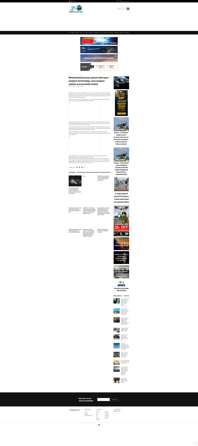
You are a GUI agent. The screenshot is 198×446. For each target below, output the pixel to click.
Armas (86, 32)
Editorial (127, 32)
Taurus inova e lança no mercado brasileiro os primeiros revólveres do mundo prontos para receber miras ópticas (75, 190)
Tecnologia (105, 32)
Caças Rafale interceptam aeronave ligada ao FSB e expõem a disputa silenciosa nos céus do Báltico (125, 346)
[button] (77, 167)
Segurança (96, 32)
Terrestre (73, 32)
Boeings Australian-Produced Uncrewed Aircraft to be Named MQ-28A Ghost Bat (75, 231)
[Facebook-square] (69, 1)
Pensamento (116, 32)
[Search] (128, 9)
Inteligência (110, 32)
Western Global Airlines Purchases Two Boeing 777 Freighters (103, 231)
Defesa (100, 32)
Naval (81, 32)
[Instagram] (119, 411)
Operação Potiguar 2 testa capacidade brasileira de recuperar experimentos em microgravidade (125, 311)
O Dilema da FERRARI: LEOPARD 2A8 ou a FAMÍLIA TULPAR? (124, 329)
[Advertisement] (99, 21)
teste (84, 176)
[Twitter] (71, 1)
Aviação (77, 32)
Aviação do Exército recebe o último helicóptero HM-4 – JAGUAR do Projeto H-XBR (124, 337)
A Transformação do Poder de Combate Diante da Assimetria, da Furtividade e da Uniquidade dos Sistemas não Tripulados (124, 371)
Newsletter (122, 32)
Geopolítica (91, 32)
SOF (83, 32)
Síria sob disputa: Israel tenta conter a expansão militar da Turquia (125, 361)
